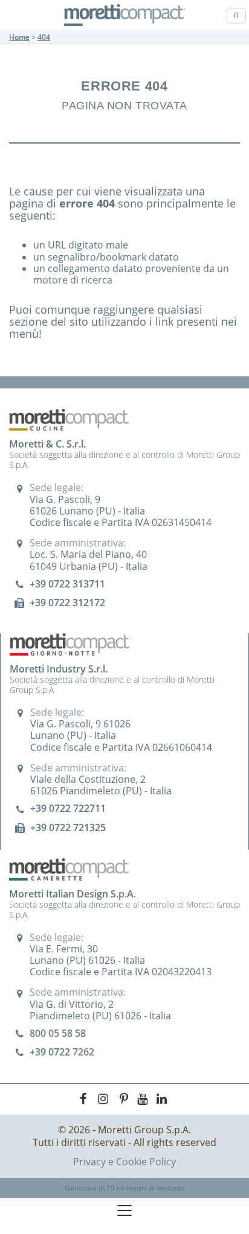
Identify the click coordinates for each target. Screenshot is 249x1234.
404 (43, 37)
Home (19, 37)
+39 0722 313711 (67, 583)
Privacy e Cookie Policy (124, 1161)
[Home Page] (124, 15)
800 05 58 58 (58, 1033)
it (236, 15)
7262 (83, 1051)
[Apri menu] (124, 1210)
